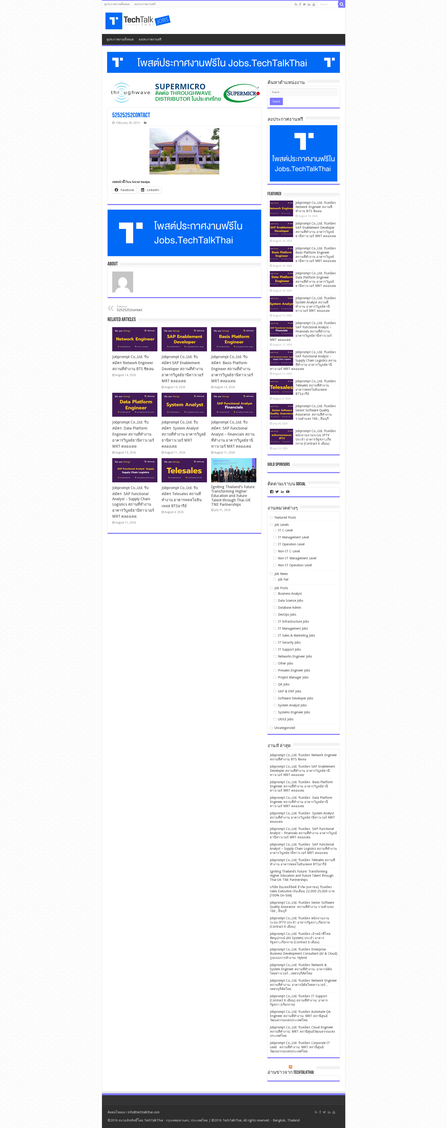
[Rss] (296, 4)
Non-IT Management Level (297, 558)
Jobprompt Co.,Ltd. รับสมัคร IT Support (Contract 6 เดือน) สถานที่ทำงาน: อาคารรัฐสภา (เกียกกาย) (299, 1000)
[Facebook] (300, 4)
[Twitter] (304, 4)
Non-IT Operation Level (295, 565)
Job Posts (281, 588)
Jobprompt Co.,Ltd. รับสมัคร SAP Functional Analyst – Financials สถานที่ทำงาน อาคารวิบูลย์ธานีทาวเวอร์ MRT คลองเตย (232, 434)
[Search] (341, 4)
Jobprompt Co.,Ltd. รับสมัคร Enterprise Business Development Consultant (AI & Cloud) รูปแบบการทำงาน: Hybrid (303, 953)
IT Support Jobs (289, 649)
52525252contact (129, 308)
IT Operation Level (291, 544)
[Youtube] (314, 4)
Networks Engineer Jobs (295, 656)
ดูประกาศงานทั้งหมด (117, 4)
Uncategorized (284, 728)
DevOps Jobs (287, 614)
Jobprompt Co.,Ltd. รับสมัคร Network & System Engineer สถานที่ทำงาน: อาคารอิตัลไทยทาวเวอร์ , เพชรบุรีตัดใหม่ (301, 969)
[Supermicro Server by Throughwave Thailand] (184, 92)
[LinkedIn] (309, 4)
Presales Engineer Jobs (294, 670)
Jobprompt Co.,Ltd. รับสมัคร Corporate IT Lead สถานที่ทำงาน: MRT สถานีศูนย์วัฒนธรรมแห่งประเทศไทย (300, 1047)
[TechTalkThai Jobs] (138, 21)
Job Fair (283, 579)
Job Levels (281, 525)
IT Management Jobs (293, 628)
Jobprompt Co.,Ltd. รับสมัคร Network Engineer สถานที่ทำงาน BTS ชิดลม (133, 363)
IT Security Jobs (289, 642)
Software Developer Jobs (295, 698)
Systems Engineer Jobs (294, 712)
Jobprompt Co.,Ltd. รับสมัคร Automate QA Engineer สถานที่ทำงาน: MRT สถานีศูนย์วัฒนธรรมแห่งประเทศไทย (300, 1016)
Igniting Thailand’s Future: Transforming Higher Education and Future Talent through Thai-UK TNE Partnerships (233, 496)
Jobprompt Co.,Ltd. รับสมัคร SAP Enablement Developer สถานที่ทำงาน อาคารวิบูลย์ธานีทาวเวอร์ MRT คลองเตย (182, 369)
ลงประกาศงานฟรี (145, 4)
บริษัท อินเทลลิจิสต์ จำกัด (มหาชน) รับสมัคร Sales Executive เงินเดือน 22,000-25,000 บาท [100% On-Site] (302, 891)
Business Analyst (290, 593)
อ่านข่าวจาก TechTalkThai (291, 1072)
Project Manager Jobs (293, 677)
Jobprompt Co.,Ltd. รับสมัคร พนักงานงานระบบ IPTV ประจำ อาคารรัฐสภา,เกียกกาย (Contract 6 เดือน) (300, 922)
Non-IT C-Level (289, 551)
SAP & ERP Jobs (289, 691)
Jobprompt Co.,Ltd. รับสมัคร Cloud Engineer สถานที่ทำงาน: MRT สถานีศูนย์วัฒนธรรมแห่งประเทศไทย (302, 1031)
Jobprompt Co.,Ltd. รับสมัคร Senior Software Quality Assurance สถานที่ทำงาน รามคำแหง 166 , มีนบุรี (302, 907)
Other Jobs (285, 663)
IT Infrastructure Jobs (293, 621)
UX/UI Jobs (285, 719)
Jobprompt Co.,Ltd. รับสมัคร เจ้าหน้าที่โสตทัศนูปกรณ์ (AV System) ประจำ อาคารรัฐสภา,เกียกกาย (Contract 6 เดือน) (300, 938)
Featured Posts (285, 517)
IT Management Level (293, 537)
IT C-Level (285, 530)
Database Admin (289, 607)
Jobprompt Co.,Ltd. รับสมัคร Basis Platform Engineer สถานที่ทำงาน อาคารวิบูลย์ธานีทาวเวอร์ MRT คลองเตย (232, 369)
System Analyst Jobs (292, 705)
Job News (281, 574)
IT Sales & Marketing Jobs (296, 635)
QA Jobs (283, 684)
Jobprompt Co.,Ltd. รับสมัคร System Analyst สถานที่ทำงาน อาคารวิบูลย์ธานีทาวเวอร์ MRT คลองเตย (184, 434)
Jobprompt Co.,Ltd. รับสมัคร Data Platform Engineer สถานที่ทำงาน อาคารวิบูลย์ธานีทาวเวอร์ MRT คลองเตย (133, 434)
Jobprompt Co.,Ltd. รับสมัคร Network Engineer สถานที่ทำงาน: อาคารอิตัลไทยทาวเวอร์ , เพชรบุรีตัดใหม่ (303, 985)
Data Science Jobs (290, 600)
